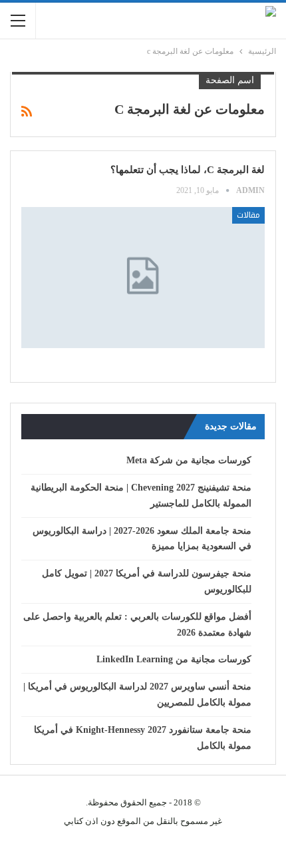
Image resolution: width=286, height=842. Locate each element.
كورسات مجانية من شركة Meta (188, 460)
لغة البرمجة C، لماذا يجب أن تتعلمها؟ (187, 169)
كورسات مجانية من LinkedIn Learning (173, 659)
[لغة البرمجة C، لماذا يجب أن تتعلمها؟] (143, 277)
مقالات (248, 215)
